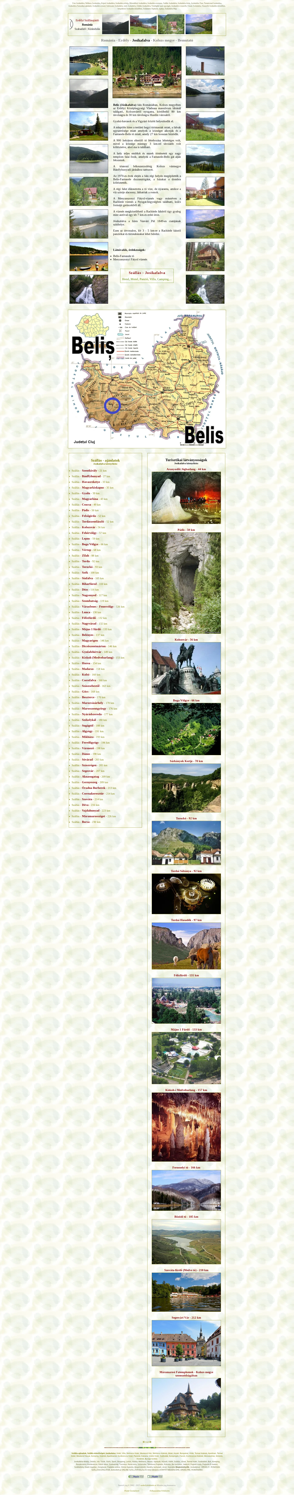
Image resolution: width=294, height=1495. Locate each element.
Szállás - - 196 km (91, 742)
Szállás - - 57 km (89, 532)
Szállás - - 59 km (85, 538)
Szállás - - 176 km (94, 708)
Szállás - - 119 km (90, 600)
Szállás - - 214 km (93, 793)
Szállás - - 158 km (88, 668)
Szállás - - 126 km (98, 606)
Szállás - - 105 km (88, 578)
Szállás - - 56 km (88, 527)
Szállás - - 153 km (98, 657)
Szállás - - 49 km (86, 504)
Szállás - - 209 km (91, 776)
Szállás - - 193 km (88, 736)
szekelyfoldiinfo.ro (148, 1485)
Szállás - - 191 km (88, 731)
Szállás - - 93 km (87, 566)
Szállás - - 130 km (86, 612)
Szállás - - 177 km (92, 714)
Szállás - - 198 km (88, 748)
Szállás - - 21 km (89, 470)
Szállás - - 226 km (94, 816)
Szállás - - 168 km (85, 691)
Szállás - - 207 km (88, 770)
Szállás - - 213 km (94, 787)
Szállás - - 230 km (86, 821)
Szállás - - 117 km (89, 595)
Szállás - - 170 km (88, 697)
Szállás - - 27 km (91, 476)
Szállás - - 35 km (92, 487)
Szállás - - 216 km (85, 804)
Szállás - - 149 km (92, 651)
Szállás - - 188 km (88, 725)
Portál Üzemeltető (131, 1491)
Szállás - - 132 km (89, 617)
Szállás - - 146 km (90, 640)
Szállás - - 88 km (85, 555)
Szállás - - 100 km (85, 572)
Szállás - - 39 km (86, 493)
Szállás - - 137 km (88, 634)
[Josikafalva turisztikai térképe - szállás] (147, 378)
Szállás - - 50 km (85, 510)
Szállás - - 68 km (86, 549)
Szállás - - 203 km (88, 759)
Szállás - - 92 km (85, 561)
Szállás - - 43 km (89, 498)
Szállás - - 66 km (90, 544)
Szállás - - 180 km (89, 719)
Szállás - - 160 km (86, 674)
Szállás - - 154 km (86, 663)
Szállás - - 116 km (85, 589)
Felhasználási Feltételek (160, 1491)
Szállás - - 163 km (91, 685)
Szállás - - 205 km (89, 765)
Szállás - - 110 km (89, 583)
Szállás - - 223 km (91, 810)
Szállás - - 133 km (92, 629)
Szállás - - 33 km (90, 481)
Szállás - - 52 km (88, 515)
